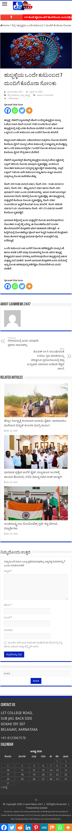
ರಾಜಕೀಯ (15, 95)
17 (8, 774)
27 (43, 779)
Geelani (43, 807)
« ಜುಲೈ (4, 787)
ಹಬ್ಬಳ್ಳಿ (27, 95)
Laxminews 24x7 (15, 92)
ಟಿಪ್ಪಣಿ (8, 571)
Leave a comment (45, 95)
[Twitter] (22, 110)
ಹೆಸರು (8, 605)
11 (22, 770)
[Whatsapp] (15, 110)
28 (50, 779)
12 (34, 770)
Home (6, 25)
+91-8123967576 (13, 738)
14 (50, 770)
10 (8, 770)
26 (34, 779)
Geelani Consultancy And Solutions (27, 812)
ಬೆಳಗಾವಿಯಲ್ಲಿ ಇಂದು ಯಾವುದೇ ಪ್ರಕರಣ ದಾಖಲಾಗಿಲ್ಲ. (23, 341)
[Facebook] (7, 110)
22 (57, 774)
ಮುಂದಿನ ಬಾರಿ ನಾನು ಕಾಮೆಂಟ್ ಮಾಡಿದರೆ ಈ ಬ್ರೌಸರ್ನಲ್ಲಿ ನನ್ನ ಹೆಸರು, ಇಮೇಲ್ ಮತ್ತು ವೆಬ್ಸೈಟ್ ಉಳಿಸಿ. (33, 644)
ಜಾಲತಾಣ (8, 630)
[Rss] (36, 800)
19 (34, 774)
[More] (29, 110)
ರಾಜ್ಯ (22, 95)
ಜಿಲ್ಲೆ (13, 25)
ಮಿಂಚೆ (8, 617)
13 (43, 770)
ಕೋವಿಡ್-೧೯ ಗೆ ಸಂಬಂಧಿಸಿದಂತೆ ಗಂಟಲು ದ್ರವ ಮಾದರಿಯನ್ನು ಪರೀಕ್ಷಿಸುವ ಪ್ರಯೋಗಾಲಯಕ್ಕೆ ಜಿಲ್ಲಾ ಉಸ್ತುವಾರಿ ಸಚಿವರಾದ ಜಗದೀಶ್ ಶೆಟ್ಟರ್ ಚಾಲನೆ (45, 359)
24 (8, 779)
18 (22, 774)
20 (43, 774)
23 (65, 774)
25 (22, 779)
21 (50, 774)
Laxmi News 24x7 (33, 804)
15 (57, 770)
